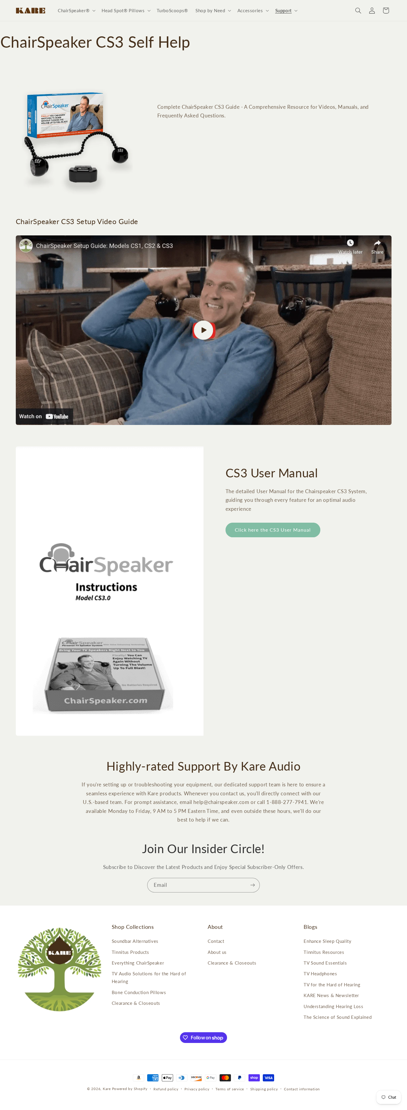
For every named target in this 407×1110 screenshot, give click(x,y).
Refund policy (165, 1089)
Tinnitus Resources (324, 952)
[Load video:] (204, 330)
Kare (107, 1089)
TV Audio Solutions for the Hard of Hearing (149, 977)
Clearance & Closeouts (136, 1003)
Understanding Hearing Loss (333, 1006)
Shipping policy (264, 1089)
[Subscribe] (253, 885)
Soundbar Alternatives (135, 941)
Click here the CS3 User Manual (273, 530)
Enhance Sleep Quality (327, 941)
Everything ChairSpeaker (138, 962)
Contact (216, 941)
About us (217, 952)
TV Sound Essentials (325, 962)
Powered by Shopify (129, 1089)
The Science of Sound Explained (338, 1017)
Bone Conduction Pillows (139, 992)
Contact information (302, 1089)
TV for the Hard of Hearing (332, 984)
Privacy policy (196, 1089)
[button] (76, 10)
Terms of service (229, 1089)
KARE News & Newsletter (331, 995)
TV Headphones (320, 973)
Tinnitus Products (130, 952)
